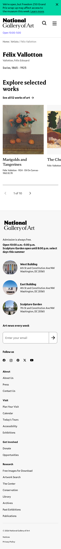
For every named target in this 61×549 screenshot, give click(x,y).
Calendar (8, 413)
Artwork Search (12, 477)
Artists (15, 41)
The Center (9, 483)
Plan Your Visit (11, 406)
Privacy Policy (9, 541)
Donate (7, 448)
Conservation (10, 490)
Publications (9, 516)
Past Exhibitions (12, 509)
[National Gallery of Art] (30, 225)
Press (6, 384)
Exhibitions (9, 432)
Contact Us (9, 391)
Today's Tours (10, 419)
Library (7, 496)
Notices (6, 537)
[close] (57, 5)
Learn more (37, 11)
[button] (5, 193)
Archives (8, 503)
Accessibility (10, 426)
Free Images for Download (18, 470)
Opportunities (11, 455)
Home (6, 41)
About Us (8, 378)
